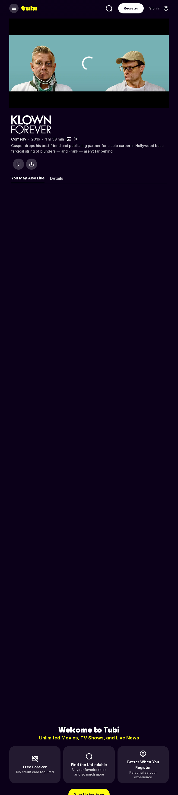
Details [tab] (56, 178)
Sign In (154, 8)
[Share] (31, 164)
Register (131, 8)
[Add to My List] (18, 164)
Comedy (18, 139)
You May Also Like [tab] (27, 178)
